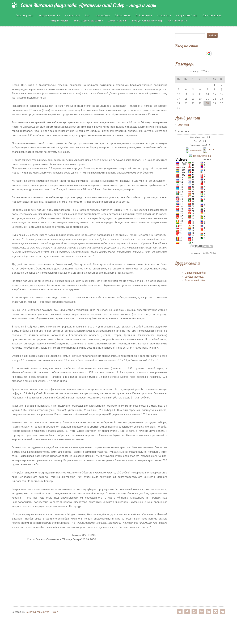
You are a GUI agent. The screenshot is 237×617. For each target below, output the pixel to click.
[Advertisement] (89, 54)
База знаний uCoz (195, 280)
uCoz (55, 612)
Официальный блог (195, 272)
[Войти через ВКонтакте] (191, 53)
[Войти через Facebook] (197, 53)
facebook (187, 611)
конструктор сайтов (37, 612)
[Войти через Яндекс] (202, 53)
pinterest (194, 611)
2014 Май (183, 124)
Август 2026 (200, 71)
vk (222, 611)
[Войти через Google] (209, 53)
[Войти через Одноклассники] (215, 53)
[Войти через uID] (185, 53)
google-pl (201, 611)
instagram (215, 611)
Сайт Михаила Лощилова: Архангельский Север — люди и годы (88, 5)
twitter (180, 611)
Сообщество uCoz (195, 276)
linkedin (208, 611)
